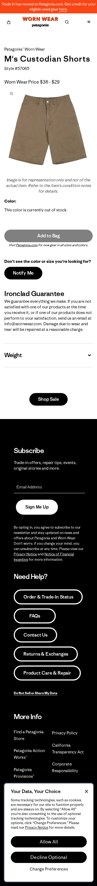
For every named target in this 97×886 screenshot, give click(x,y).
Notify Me (23, 273)
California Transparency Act (68, 748)
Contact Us (35, 635)
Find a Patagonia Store (29, 735)
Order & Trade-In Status (48, 597)
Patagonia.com (27, 245)
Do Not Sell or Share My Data (35, 693)
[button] (9, 21)
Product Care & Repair (47, 673)
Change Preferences (49, 869)
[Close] (86, 791)
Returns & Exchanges (45, 654)
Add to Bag (48, 236)
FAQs (34, 616)
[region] (48, 832)
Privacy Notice (25, 554)
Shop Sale (48, 399)
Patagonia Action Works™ (29, 754)
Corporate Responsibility (65, 767)
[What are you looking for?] (67, 22)
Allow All (49, 842)
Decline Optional (48, 857)
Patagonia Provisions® (24, 773)
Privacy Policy (65, 732)
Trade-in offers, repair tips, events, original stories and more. (45, 465)
